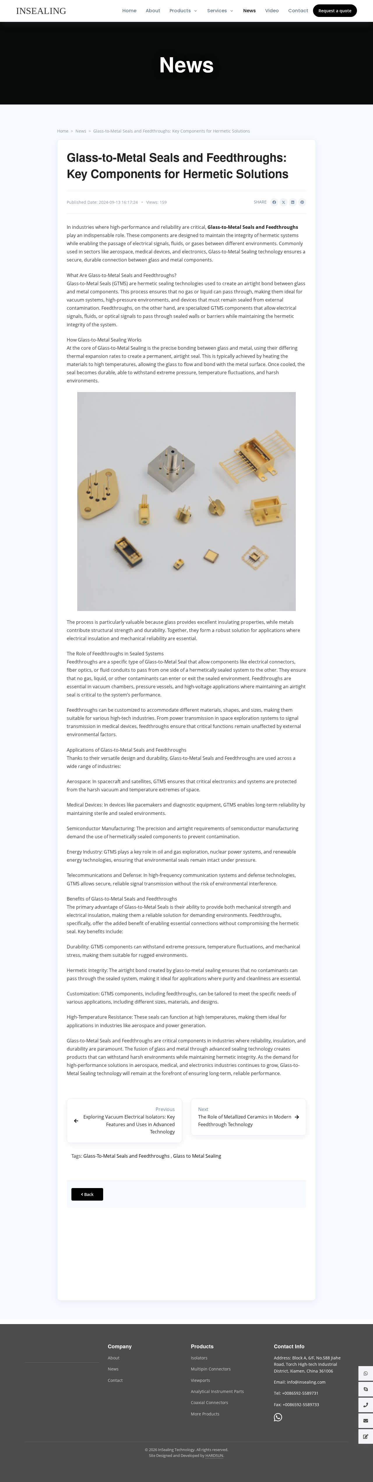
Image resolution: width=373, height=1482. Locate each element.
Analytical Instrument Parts (217, 1391)
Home (129, 10)
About (153, 10)
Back (88, 1194)
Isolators (199, 1358)
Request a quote (335, 10)
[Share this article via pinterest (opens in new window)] (302, 202)
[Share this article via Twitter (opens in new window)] (283, 202)
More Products (205, 1414)
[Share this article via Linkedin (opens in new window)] (293, 202)
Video (272, 10)
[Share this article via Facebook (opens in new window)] (274, 202)
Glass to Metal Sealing (197, 1156)
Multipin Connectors (211, 1369)
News (249, 10)
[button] (365, 1373)
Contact (298, 10)
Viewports (200, 1380)
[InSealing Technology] (48, 1350)
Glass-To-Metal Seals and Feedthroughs (126, 1156)
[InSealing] (42, 10)
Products (180, 10)
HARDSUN (214, 1455)
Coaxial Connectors (209, 1402)
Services (217, 10)
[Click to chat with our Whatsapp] (278, 1418)
